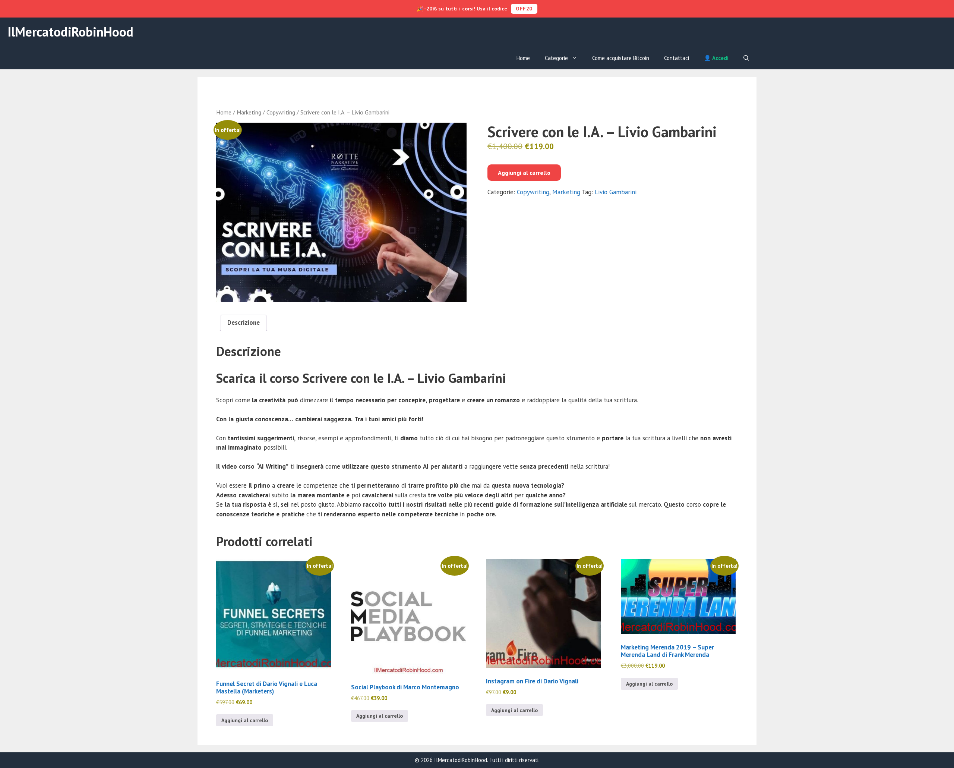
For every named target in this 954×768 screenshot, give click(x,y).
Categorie (556, 58)
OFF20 (524, 8)
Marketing (249, 112)
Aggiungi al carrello (524, 172)
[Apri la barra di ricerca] (746, 58)
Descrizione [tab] (243, 322)
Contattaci (676, 58)
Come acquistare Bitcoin (620, 58)
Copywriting (280, 112)
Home (523, 58)
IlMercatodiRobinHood (70, 31)
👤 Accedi (716, 58)
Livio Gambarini (615, 192)
